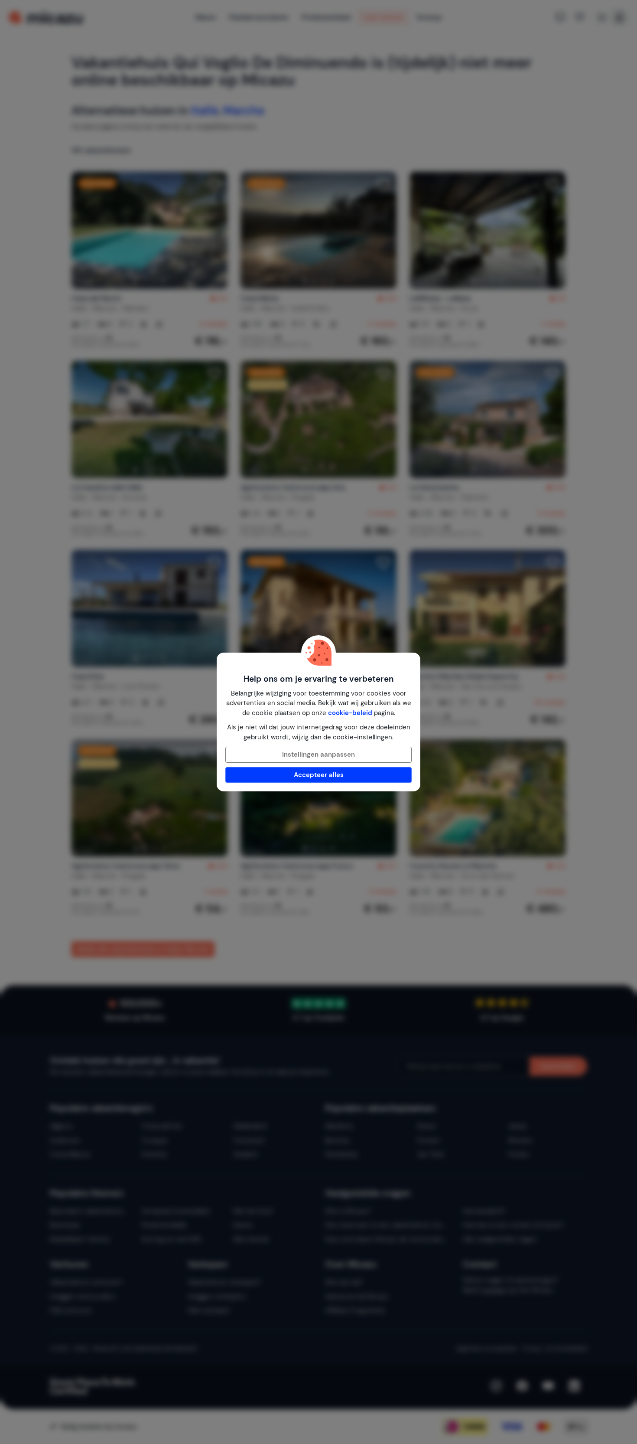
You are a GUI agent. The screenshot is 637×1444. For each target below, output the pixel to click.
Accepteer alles (319, 775)
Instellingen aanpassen (318, 754)
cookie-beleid (350, 713)
